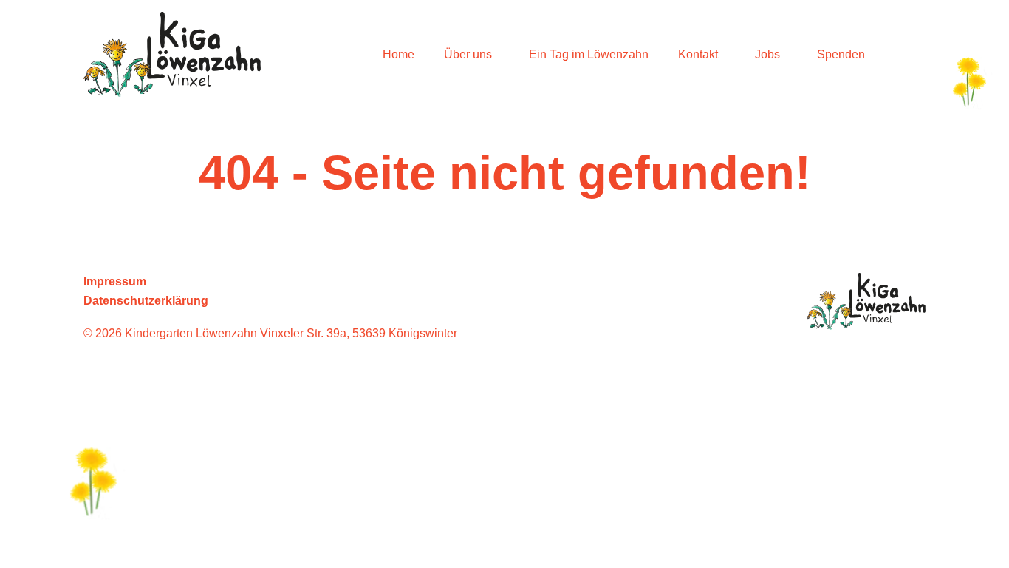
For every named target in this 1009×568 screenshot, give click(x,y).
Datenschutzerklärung (145, 300)
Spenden (841, 54)
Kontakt (698, 54)
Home (398, 54)
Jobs (767, 54)
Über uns (468, 54)
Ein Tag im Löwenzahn (589, 54)
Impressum (114, 281)
